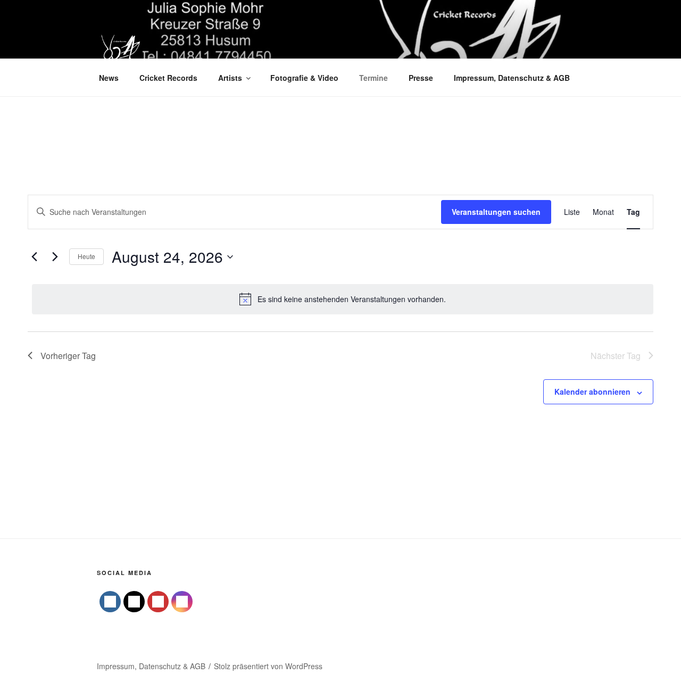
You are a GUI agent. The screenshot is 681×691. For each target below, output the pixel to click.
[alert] (342, 299)
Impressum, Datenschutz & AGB (512, 77)
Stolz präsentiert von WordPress (268, 666)
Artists (230, 77)
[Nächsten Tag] (54, 257)
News (109, 77)
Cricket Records (168, 77)
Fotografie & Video (304, 77)
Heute (86, 256)
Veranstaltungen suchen (496, 211)
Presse (421, 77)
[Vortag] (34, 257)
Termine (373, 77)
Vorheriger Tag (68, 355)
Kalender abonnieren (592, 391)
